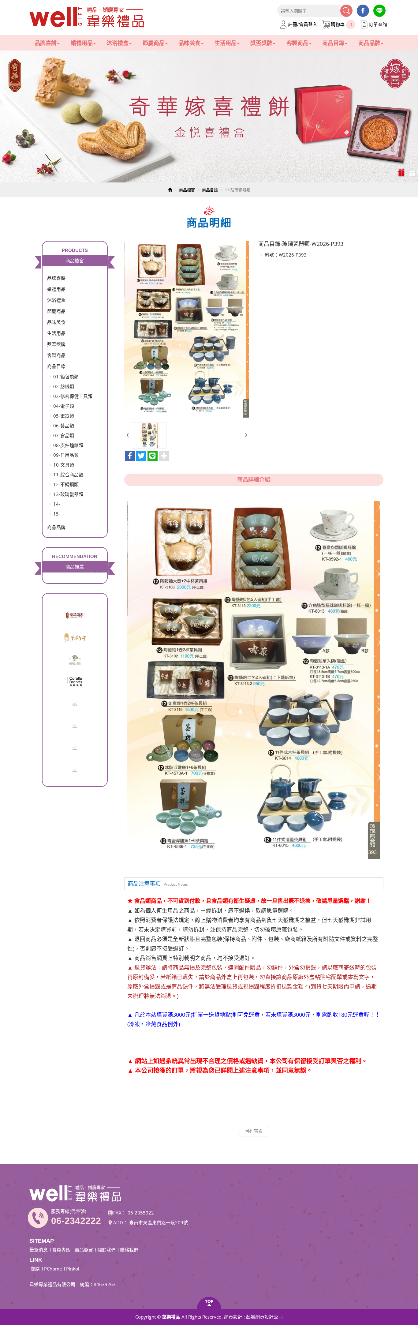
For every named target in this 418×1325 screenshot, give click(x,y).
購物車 (341, 24)
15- (56, 514)
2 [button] (412, 172)
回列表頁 (253, 1131)
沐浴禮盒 (56, 300)
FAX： (119, 1213)
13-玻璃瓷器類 (68, 494)
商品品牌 (56, 527)
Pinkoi (72, 1269)
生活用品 (56, 333)
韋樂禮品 (87, 17)
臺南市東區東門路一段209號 (158, 1222)
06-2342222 (76, 1221)
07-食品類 (63, 435)
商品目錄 (210, 190)
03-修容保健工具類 (72, 396)
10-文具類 (63, 465)
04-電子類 (63, 406)
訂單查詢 (378, 24)
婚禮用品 (56, 289)
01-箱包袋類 (66, 376)
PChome (53, 1269)
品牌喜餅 (56, 278)
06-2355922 (141, 1213)
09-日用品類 (66, 455)
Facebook (363, 11)
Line (379, 11)
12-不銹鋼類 (66, 484)
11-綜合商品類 (68, 474)
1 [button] (402, 172)
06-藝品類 (63, 425)
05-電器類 (63, 416)
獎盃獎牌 (56, 344)
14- (56, 504)
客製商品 (56, 355)
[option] (209, 116)
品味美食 (56, 322)
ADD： (120, 1222)
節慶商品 (56, 311)
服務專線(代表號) (68, 1211)
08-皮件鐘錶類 (68, 445)
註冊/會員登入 (302, 24)
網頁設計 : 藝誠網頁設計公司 (253, 1317)
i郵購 (34, 1269)
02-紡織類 (63, 386)
